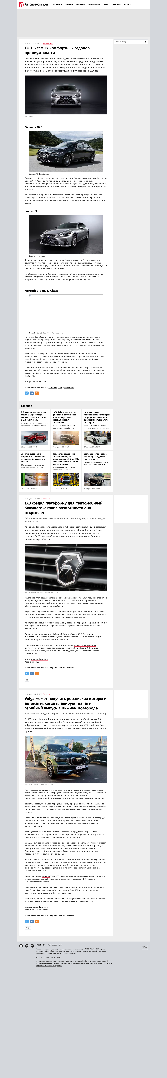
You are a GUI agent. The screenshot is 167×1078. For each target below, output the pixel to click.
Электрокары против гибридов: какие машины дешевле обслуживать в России (33, 458)
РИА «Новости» (42, 910)
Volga (27, 928)
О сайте (39, 957)
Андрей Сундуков (39, 659)
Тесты (105, 4)
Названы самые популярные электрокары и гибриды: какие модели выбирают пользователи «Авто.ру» (97, 417)
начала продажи (49, 887)
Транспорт (116, 4)
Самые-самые (94, 4)
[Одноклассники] (37, 393)
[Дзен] (21, 946)
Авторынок (57, 4)
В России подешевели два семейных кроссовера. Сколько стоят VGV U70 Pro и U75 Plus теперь (34, 416)
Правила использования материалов (50, 961)
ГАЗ (27, 680)
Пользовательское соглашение (90, 963)
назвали (46, 876)
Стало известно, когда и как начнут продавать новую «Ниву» (95, 456)
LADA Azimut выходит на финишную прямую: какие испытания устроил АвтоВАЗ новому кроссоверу (65, 417)
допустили (59, 898)
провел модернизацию (85, 645)
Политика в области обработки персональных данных (86, 961)
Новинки (69, 4)
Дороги (127, 4)
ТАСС (37, 662)
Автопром (80, 4)
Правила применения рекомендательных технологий (56, 963)
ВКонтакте (69, 387)
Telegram (53, 387)
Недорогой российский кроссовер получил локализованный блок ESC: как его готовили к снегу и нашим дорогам (66, 459)
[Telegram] (27, 393)
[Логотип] (33, 4)
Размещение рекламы (52, 957)
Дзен (60, 387)
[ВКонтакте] (32, 393)
